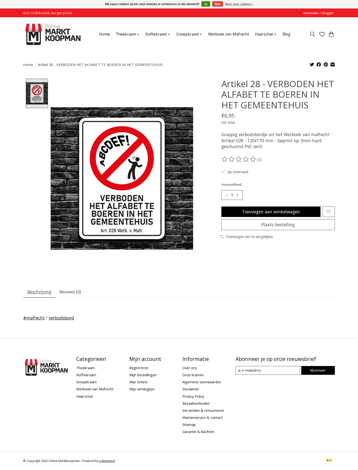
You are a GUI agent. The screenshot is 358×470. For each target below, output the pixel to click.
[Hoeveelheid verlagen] (226, 195)
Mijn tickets (138, 381)
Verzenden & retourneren (203, 410)
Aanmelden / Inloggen (318, 13)
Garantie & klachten (198, 431)
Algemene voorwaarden (201, 381)
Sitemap (189, 424)
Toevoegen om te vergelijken (249, 236)
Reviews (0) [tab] (70, 292)
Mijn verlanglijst (142, 388)
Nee (217, 4)
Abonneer (318, 370)
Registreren (138, 367)
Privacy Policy (193, 396)
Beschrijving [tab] (39, 292)
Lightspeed (107, 461)
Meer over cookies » (239, 4)
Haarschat (84, 396)
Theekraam (85, 367)
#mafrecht (34, 318)
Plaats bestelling (278, 224)
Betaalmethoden (196, 403)
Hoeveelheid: (231, 184)
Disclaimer (190, 388)
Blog (286, 34)
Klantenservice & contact (202, 417)
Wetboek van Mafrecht (228, 34)
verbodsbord (61, 318)
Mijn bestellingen (143, 374)
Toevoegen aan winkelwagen (271, 212)
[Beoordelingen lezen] (239, 159)
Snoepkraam (86, 381)
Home (104, 34)
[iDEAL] (329, 460)
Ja (205, 4)
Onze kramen (193, 374)
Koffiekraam (86, 374)
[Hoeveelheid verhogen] (237, 195)
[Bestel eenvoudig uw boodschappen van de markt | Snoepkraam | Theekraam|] (53, 34)
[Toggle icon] (312, 34)
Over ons (189, 367)
